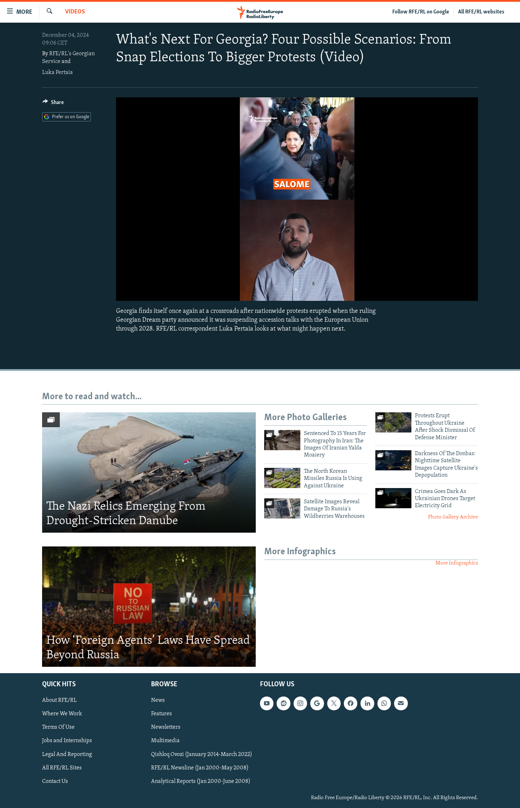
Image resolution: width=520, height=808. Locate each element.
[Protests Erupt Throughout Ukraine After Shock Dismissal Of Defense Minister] (393, 422)
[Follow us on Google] (317, 703)
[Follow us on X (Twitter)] (334, 703)
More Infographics (456, 563)
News (158, 700)
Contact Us (55, 781)
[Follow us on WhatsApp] (384, 703)
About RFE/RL (59, 700)
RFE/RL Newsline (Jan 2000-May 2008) (200, 767)
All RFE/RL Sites (62, 767)
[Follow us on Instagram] (300, 703)
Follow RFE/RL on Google (420, 12)
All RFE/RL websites (481, 12)
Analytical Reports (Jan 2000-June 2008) (200, 781)
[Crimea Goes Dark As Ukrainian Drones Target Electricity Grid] (393, 498)
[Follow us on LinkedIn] (367, 703)
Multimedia (165, 741)
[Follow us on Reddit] (283, 703)
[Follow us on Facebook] (350, 703)
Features (161, 714)
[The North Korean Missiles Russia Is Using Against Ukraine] (282, 478)
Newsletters (165, 727)
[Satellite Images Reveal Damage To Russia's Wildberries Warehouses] (282, 508)
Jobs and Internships (67, 741)
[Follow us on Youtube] (266, 703)
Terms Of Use (58, 727)
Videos (75, 12)
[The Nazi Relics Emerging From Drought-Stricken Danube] (149, 472)
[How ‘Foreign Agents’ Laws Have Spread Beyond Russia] (149, 606)
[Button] (53, 104)
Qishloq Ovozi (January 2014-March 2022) (201, 754)
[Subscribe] (401, 703)
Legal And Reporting (67, 754)
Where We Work (62, 714)
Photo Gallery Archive (453, 517)
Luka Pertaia (57, 72)
